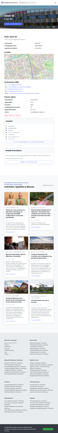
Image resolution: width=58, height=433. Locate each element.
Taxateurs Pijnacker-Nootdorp (12, 388)
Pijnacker (10, 130)
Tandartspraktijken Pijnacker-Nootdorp (15, 368)
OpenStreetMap (50, 78)
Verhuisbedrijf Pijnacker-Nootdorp (13, 374)
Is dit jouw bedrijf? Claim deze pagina (29, 142)
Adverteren (7, 347)
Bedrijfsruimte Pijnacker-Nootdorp (39, 406)
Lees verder (10, 232)
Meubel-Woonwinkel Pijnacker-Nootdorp (41, 365)
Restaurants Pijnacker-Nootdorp (13, 363)
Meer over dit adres (12, 115)
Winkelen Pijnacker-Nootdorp (38, 363)
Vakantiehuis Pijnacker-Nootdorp (39, 374)
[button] (29, 66)
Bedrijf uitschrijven (29, 162)
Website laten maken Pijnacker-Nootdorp (41, 390)
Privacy (6, 354)
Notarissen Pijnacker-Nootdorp (13, 386)
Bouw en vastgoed (37, 252)
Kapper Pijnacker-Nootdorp (37, 348)
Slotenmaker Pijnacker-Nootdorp (13, 412)
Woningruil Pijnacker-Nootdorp (38, 401)
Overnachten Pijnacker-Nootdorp (39, 372)
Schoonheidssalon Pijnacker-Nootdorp (15, 366)
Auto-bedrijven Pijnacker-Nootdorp (14, 401)
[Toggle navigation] (55, 3)
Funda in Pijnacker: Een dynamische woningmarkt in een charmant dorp (15, 300)
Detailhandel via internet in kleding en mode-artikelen (24, 93)
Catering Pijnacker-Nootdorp (12, 365)
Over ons (6, 348)
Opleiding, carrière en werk (15, 252)
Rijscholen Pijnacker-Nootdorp (38, 343)
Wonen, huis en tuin (38, 207)
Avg (5, 352)
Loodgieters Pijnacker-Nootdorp (13, 370)
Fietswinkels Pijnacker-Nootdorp (39, 345)
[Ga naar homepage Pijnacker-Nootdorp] (9, 2)
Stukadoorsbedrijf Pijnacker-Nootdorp (15, 372)
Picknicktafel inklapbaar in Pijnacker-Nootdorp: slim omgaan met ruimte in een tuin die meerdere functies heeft (41, 213)
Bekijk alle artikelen (47, 185)
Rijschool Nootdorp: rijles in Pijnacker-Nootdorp (16, 255)
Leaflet (44, 78)
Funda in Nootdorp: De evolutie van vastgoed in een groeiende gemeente (41, 256)
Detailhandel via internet (15, 91)
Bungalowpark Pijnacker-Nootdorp (39, 376)
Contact (6, 345)
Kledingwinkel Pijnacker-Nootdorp (39, 388)
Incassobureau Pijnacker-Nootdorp (39, 404)
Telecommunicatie (12, 207)
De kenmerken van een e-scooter (40, 301)
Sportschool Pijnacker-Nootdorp (39, 392)
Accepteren (48, 429)
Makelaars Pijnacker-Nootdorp (13, 392)
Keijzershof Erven (12, 128)
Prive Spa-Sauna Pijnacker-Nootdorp (40, 403)
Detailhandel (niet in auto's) (15, 89)
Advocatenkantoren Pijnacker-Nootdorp (15, 410)
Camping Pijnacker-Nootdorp (38, 370)
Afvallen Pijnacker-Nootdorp (38, 352)
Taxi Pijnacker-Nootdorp (36, 347)
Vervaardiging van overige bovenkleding (19, 87)
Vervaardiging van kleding (14, 85)
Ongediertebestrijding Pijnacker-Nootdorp (41, 408)
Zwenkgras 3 (9, 19)
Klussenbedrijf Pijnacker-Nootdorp (13, 385)
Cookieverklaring (9, 350)
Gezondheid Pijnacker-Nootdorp (39, 350)
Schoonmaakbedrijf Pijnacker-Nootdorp (15, 390)
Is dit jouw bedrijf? (13, 24)
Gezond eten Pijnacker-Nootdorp (39, 354)
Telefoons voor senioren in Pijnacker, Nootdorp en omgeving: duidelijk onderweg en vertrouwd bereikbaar (15, 213)
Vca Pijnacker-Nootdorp (36, 386)
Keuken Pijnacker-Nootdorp (37, 385)
